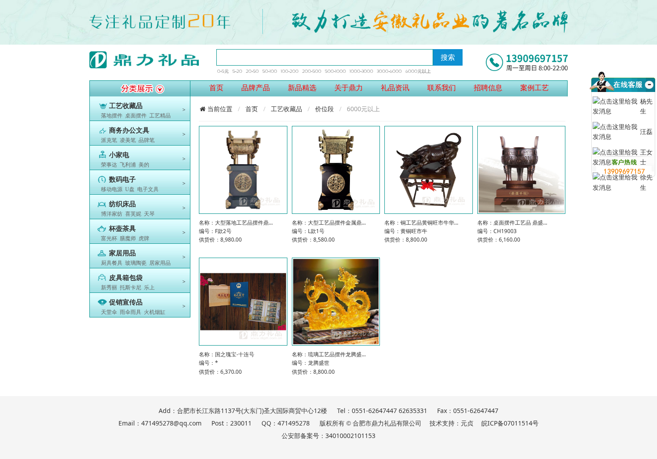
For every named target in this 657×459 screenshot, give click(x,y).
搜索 (448, 57)
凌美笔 (128, 140)
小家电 (119, 155)
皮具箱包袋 (126, 277)
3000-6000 (389, 71)
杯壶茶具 (122, 228)
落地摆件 (111, 116)
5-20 (237, 71)
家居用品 (122, 253)
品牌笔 (147, 140)
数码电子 (122, 179)
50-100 (269, 71)
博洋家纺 (111, 214)
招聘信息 (488, 88)
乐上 (149, 287)
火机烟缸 (154, 312)
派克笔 (109, 140)
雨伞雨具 (130, 312)
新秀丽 (109, 287)
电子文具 (148, 189)
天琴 (149, 214)
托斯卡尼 (130, 287)
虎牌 (144, 238)
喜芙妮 (133, 214)
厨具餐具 (111, 263)
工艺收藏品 (126, 105)
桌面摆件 (136, 116)
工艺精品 (160, 116)
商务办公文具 (129, 130)
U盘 (130, 189)
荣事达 (109, 165)
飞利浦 (128, 165)
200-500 (311, 71)
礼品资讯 (395, 88)
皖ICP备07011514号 (510, 423)
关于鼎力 (348, 88)
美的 (144, 165)
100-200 (290, 71)
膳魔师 (128, 238)
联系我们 (441, 88)
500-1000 (335, 71)
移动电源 (111, 189)
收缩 (648, 95)
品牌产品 (255, 88)
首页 (216, 88)
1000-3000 (361, 71)
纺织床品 (122, 204)
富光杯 (109, 238)
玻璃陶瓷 (136, 263)
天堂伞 (109, 312)
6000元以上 (418, 71)
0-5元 (223, 71)
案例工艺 (534, 88)
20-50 (252, 71)
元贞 (467, 423)
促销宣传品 (126, 302)
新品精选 (302, 88)
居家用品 (160, 263)
